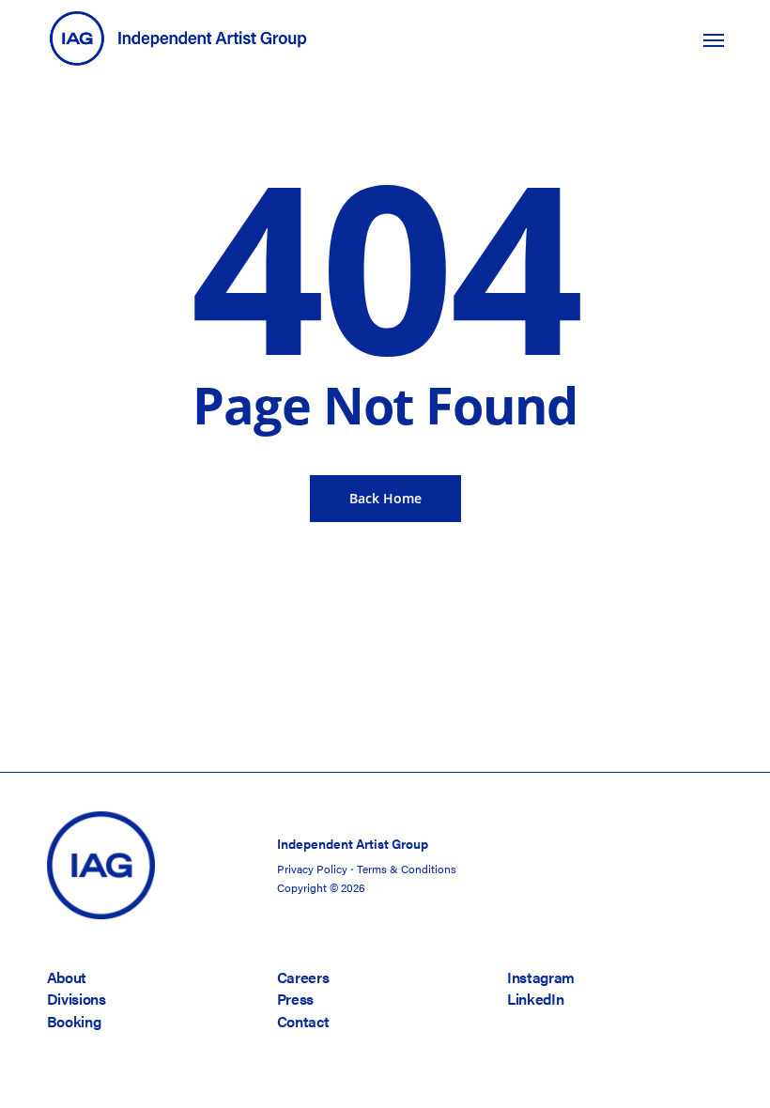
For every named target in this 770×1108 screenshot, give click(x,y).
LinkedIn (535, 998)
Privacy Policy (312, 868)
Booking (74, 1021)
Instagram (541, 977)
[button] (713, 39)
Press (295, 998)
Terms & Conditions (406, 868)
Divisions (76, 998)
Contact (303, 1021)
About (66, 977)
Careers (303, 977)
